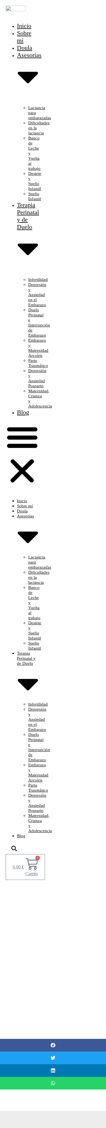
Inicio (22, 501)
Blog (23, 412)
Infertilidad (38, 279)
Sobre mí (25, 506)
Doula (22, 511)
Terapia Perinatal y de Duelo (28, 215)
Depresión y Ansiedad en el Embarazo (37, 294)
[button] (22, 454)
